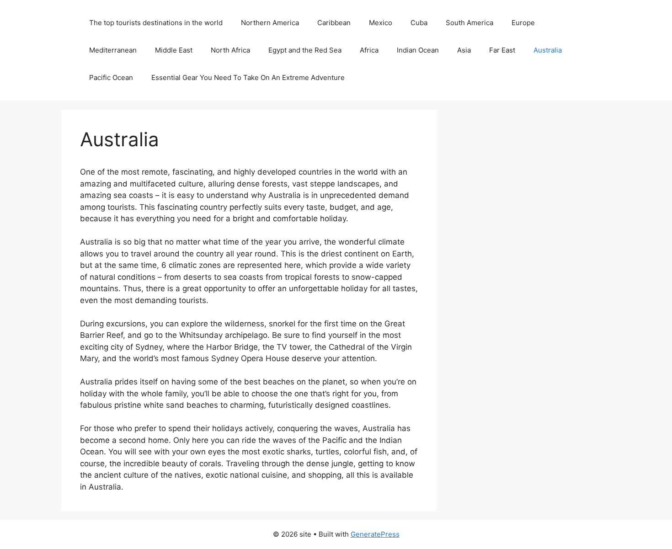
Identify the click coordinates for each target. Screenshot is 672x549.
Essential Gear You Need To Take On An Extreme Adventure (248, 77)
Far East (502, 50)
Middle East (173, 50)
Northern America (270, 22)
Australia (547, 50)
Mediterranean (113, 50)
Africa (369, 50)
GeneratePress (375, 534)
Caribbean (334, 22)
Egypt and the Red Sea (304, 50)
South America (469, 22)
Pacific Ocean (111, 77)
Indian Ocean (418, 50)
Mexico (380, 22)
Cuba (419, 22)
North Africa (230, 50)
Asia (464, 50)
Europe (523, 22)
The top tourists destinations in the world (156, 22)
